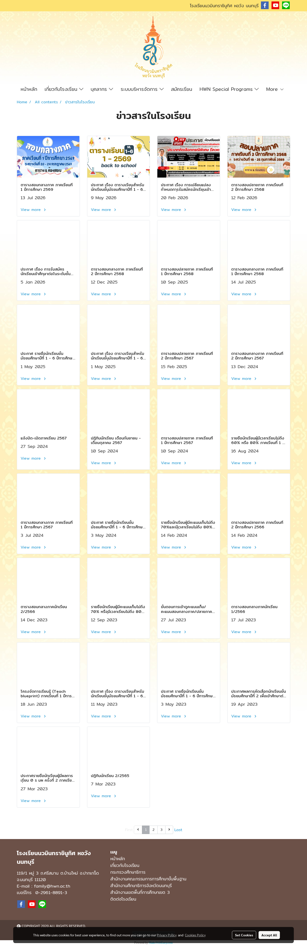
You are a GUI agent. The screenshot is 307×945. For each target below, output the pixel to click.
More (273, 89)
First (129, 830)
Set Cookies (244, 935)
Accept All (269, 935)
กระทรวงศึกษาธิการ (127, 872)
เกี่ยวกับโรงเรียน (62, 89)
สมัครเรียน (181, 89)
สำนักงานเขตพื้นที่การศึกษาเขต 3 (140, 892)
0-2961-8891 (48, 892)
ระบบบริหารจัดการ (140, 89)
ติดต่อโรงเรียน (123, 899)
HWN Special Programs (227, 89)
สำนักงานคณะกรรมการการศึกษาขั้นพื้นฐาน (148, 878)
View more (31, 210)
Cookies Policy (195, 935)
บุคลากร (100, 89)
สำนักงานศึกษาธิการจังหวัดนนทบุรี (141, 885)
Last (178, 830)
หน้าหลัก (29, 89)
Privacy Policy (167, 935)
